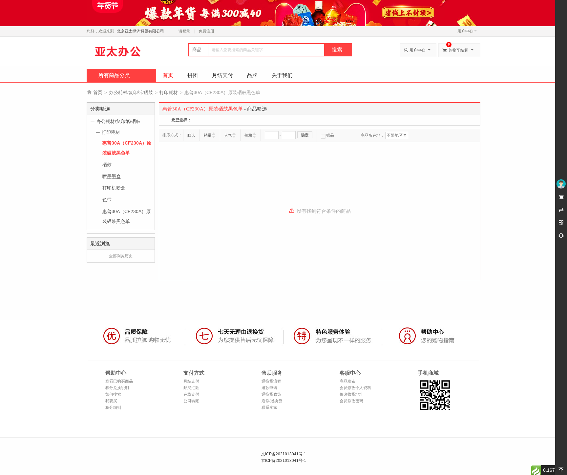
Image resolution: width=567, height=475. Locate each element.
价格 (248, 135)
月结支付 (222, 75)
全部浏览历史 (121, 256)
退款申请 (269, 388)
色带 (107, 199)
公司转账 (191, 401)
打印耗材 (168, 92)
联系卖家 (269, 407)
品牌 (252, 75)
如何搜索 (113, 394)
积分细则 (113, 407)
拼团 (192, 75)
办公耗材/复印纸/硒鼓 (131, 92)
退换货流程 (271, 381)
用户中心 (465, 31)
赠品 (330, 135)
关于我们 (282, 75)
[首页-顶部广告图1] (283, 12)
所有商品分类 (114, 75)
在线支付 (191, 394)
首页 (168, 75)
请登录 (184, 31)
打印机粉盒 (113, 187)
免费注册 (206, 31)
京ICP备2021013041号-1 (283, 454)
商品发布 (347, 381)
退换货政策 (271, 394)
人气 (228, 135)
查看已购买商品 (119, 381)
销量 (208, 135)
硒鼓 (107, 164)
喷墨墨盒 (111, 176)
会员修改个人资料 (355, 388)
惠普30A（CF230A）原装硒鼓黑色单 (126, 147)
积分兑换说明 (117, 388)
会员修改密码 (351, 401)
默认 (191, 135)
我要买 (111, 401)
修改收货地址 (351, 394)
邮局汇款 (191, 388)
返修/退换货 (272, 401)
